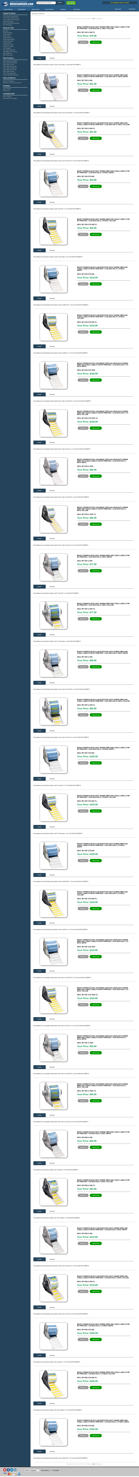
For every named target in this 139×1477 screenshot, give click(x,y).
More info (83, 42)
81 (90, 18)
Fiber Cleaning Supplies (10, 61)
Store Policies (7, 89)
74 (78, 18)
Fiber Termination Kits (9, 73)
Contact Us (6, 90)
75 (80, 18)
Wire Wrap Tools (8, 55)
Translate (56, 1470)
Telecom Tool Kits (8, 46)
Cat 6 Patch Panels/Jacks (10, 16)
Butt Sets (5, 31)
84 (95, 18)
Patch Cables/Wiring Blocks (11, 23)
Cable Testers (7, 34)
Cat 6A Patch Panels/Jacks (11, 18)
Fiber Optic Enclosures (10, 68)
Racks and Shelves (8, 81)
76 (81, 18)
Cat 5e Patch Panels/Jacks (11, 19)
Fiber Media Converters (10, 63)
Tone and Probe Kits (9, 50)
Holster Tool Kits (8, 41)
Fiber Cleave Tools (8, 64)
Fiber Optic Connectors (10, 66)
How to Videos (7, 96)
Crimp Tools (6, 36)
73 (76, 18)
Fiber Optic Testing (8, 71)
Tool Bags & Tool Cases (10, 51)
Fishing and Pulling (8, 39)
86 (98, 18)
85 (97, 18)
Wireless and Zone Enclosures (12, 82)
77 (83, 18)
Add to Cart (95, 42)
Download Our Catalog (10, 98)
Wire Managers (7, 25)
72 (75, 18)
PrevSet (69, 18)
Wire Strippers (7, 53)
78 (85, 18)
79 (86, 18)
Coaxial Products (8, 21)
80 (88, 18)
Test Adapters (7, 48)
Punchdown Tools (8, 44)
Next (101, 18)
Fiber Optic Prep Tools (9, 69)
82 (92, 18)
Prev (72, 18)
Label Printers (7, 43)
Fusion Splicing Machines (10, 75)
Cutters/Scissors (8, 38)
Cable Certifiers (7, 32)
